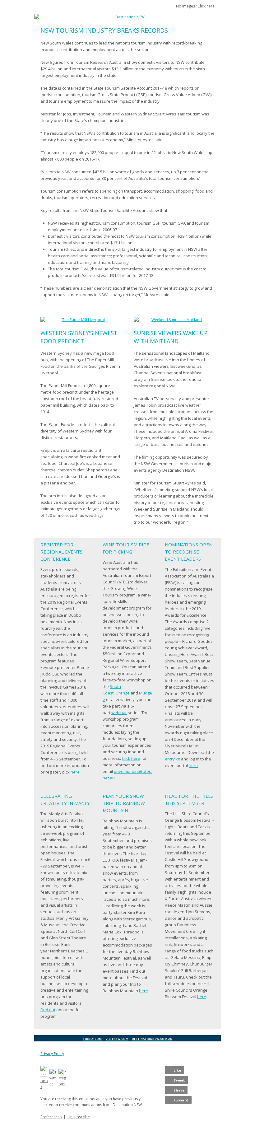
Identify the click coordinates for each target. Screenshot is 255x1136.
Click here (206, 6)
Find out (47, 1009)
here (75, 772)
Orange (122, 693)
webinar (119, 712)
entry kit (172, 759)
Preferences (51, 1117)
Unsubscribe (78, 1117)
